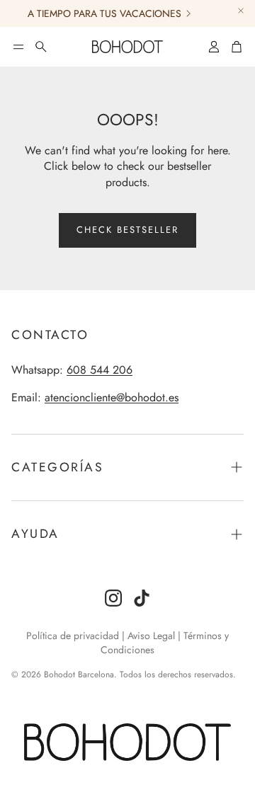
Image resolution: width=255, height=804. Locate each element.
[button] (18, 47)
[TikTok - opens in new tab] (141, 598)
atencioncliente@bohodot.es (111, 397)
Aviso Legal (151, 635)
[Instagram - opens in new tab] (113, 598)
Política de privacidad (72, 635)
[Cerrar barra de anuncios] (240, 10)
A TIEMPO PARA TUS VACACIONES (101, 13)
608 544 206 (99, 370)
